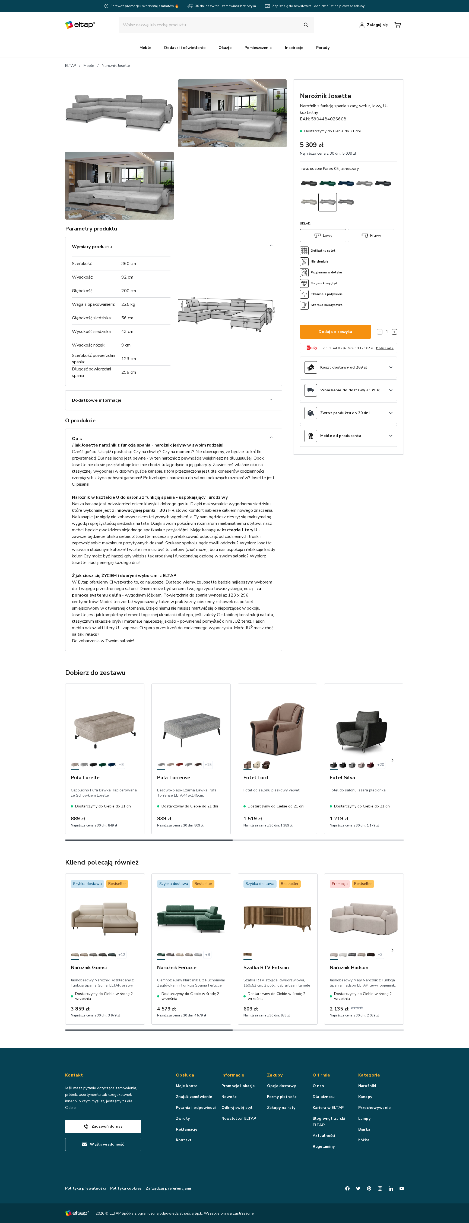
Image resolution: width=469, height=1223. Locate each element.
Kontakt (184, 1140)
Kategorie (369, 1075)
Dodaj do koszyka (335, 331)
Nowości (229, 1096)
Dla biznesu (324, 1096)
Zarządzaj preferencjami (168, 1188)
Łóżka (363, 1140)
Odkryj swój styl (236, 1107)
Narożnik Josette (116, 65)
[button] (145, 48)
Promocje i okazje (238, 1085)
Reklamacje (186, 1129)
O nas (318, 1085)
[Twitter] (358, 1188)
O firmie (321, 1075)
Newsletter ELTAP (238, 1118)
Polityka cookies (125, 1188)
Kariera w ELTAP (328, 1107)
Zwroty (183, 1118)
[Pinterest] (369, 1188)
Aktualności (324, 1135)
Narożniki (367, 1085)
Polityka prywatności (85, 1188)
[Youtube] (402, 1188)
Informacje (232, 1075)
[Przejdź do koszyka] (397, 25)
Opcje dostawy (281, 1085)
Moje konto (187, 1085)
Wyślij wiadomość (107, 1144)
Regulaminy (324, 1146)
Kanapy (365, 1096)
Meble (89, 65)
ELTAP (70, 65)
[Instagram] (380, 1188)
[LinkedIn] (391, 1188)
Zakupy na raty (281, 1107)
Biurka (364, 1129)
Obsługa (185, 1075)
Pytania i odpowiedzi (196, 1107)
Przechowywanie (374, 1107)
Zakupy (275, 1075)
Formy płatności (282, 1096)
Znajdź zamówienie (194, 1096)
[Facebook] (347, 1188)
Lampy (364, 1118)
